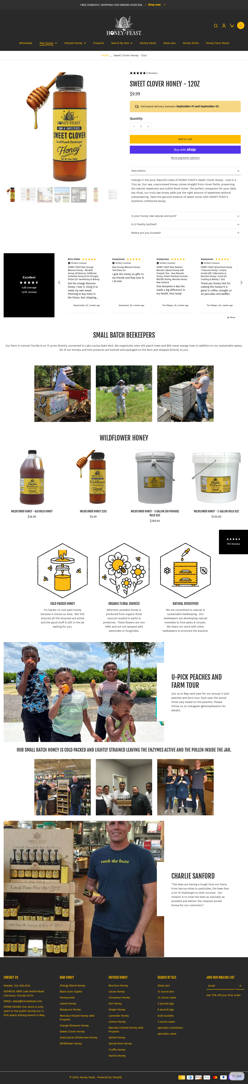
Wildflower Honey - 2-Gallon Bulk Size (216, 511)
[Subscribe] (240, 986)
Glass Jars (164, 985)
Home (105, 55)
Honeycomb (67, 997)
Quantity (136, 119)
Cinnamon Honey (119, 997)
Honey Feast (87, 1077)
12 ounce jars (166, 991)
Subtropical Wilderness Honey (78, 1037)
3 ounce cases (166, 1021)
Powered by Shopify (109, 1077)
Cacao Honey (117, 991)
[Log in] (224, 25)
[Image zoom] (61, 128)
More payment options (185, 158)
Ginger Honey (117, 1009)
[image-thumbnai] (11, 195)
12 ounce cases (167, 997)
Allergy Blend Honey (72, 985)
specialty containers (170, 1027)
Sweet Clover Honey (72, 1031)
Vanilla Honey (117, 1055)
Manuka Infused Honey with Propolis (77, 1017)
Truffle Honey (117, 1049)
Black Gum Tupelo (71, 991)
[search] (216, 25)
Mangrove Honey (70, 1009)
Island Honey (68, 1003)
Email (211, 985)
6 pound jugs (166, 1009)
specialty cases (167, 1033)
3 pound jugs (166, 1003)
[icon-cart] (232, 25)
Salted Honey (117, 1037)
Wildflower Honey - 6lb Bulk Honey (31, 511)
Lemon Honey (117, 1021)
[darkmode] (240, 25)
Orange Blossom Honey (74, 1025)
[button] (185, 73)
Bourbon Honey (118, 985)
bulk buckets (166, 1015)
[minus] (133, 126)
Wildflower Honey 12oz (93, 511)
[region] (150, 283)
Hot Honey (115, 1003)
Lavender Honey (119, 1015)
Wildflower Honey (71, 1043)
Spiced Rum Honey (120, 1043)
